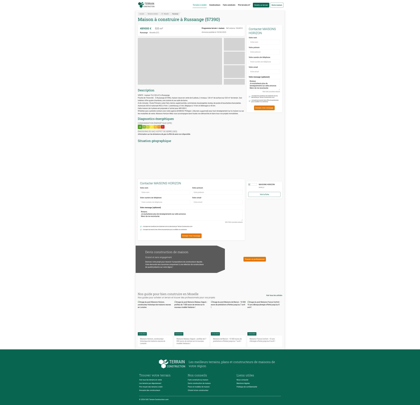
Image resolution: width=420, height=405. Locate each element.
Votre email (196, 198)
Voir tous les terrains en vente (150, 380)
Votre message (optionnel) (191, 214)
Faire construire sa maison (198, 380)
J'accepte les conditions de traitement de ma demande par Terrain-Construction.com (167, 226)
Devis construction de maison (199, 383)
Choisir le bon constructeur (198, 390)
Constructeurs (214, 5)
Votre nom (144, 188)
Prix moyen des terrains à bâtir (151, 387)
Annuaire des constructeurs (149, 390)
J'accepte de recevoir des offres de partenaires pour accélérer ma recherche (165, 229)
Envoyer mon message (191, 236)
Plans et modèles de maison (199, 387)
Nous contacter (242, 380)
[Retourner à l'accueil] (162, 364)
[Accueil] (146, 5)
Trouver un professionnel (255, 259)
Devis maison (277, 5)
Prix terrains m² (244, 5)
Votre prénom (197, 188)
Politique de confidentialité (247, 387)
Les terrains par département (150, 383)
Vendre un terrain (261, 5)
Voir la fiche (264, 194)
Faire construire (229, 5)
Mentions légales (243, 383)
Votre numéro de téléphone (151, 198)
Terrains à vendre (200, 5)
